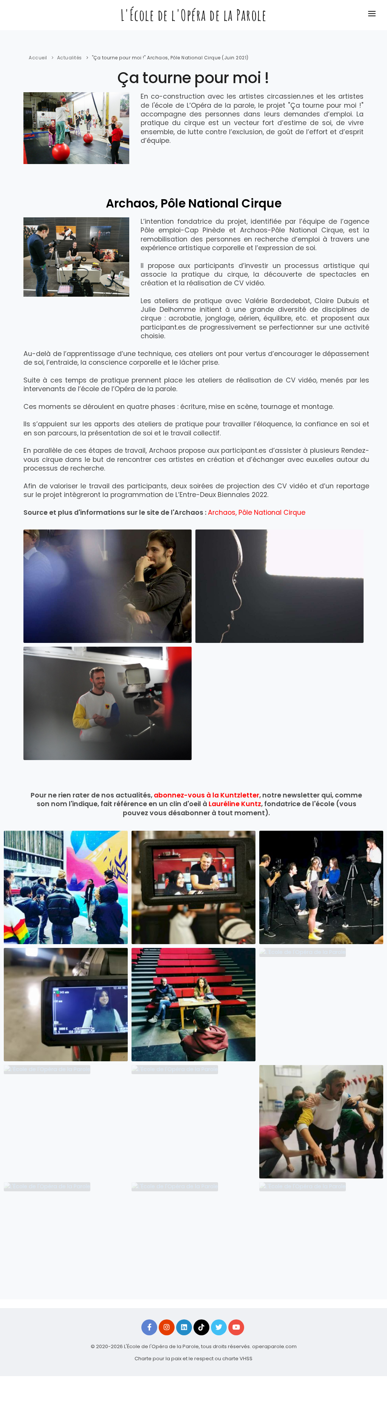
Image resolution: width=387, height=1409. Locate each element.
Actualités (69, 57)
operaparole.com (274, 1346)
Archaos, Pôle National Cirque (256, 512)
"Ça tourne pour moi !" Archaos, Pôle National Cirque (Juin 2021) (170, 57)
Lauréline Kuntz (235, 803)
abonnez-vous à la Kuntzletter (206, 795)
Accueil (38, 57)
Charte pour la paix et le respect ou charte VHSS (193, 1358)
